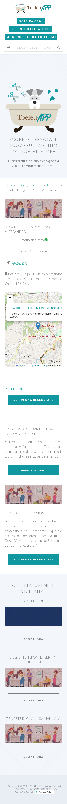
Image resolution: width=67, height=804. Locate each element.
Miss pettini (33, 601)
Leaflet (22, 365)
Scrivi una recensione (33, 399)
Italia (8, 185)
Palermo (37, 185)
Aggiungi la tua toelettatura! (32, 36)
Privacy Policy (45, 792)
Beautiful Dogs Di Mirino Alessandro (32, 190)
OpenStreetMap (39, 365)
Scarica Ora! (31, 21)
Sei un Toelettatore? (31, 28)
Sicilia (22, 185)
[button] (38, 326)
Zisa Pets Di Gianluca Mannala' (33, 719)
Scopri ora (33, 639)
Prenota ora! (33, 470)
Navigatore (19, 262)
